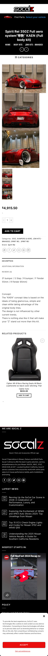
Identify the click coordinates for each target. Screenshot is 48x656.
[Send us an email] (19, 480)
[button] (44, 616)
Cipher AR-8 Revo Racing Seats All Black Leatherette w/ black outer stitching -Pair (24, 384)
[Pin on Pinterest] (23, 250)
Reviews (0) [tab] (7, 272)
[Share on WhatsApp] (4, 250)
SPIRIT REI (15, 241)
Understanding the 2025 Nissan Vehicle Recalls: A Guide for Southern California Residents (25, 536)
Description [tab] (7, 261)
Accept (24, 645)
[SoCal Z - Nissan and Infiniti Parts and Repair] (24, 8)
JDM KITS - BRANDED (34, 44)
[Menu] (3, 8)
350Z (14, 239)
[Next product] (22, 49)
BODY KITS (18, 44)
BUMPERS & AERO (24, 239)
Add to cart (12, 231)
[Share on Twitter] (14, 250)
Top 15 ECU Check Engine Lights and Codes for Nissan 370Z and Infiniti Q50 (25, 525)
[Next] (10, 412)
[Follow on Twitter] (14, 480)
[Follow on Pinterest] (23, 480)
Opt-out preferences (22, 651)
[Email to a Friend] (19, 250)
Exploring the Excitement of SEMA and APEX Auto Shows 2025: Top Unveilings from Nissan (26, 514)
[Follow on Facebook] (4, 480)
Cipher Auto (24, 389)
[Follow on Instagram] (9, 480)
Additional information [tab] (13, 266)
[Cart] (44, 8)
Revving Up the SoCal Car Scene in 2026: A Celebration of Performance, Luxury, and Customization (27, 501)
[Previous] (3, 412)
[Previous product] (26, 49)
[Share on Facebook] (9, 250)
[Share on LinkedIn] (28, 250)
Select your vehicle (35, 17)
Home (7, 44)
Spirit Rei (11, 245)
